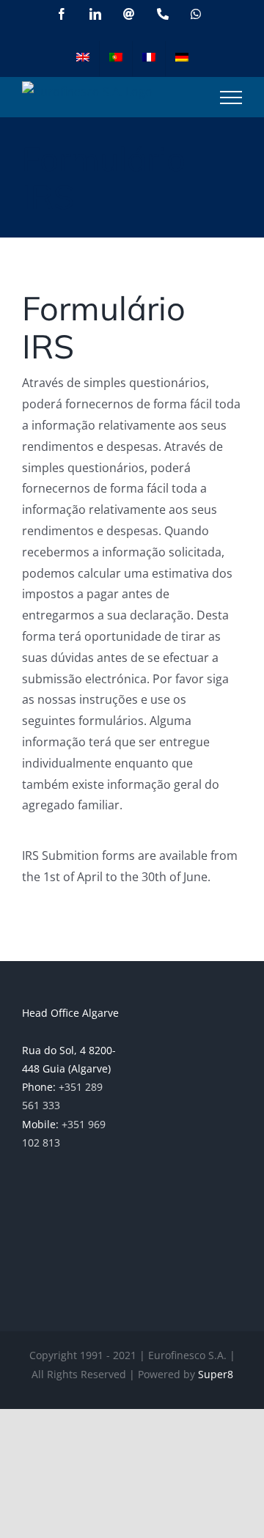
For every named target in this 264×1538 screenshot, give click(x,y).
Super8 (215, 1374)
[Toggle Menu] (231, 97)
